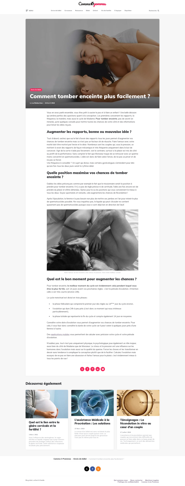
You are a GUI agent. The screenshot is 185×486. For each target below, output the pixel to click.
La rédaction (37, 103)
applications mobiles (60, 334)
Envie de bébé (56, 10)
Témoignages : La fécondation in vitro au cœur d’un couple (135, 423)
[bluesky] (103, 369)
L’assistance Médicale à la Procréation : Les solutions (92, 421)
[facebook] (87, 369)
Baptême (128, 10)
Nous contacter (136, 480)
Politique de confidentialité (128, 482)
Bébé (88, 10)
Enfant (95, 10)
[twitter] (86, 468)
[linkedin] (97, 369)
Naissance (79, 10)
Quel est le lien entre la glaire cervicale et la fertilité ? (44, 425)
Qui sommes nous (121, 480)
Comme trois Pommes (150, 482)
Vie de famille (106, 10)
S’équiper (117, 10)
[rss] (98, 468)
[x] (82, 369)
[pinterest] (92, 369)
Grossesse (68, 10)
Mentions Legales (152, 480)
